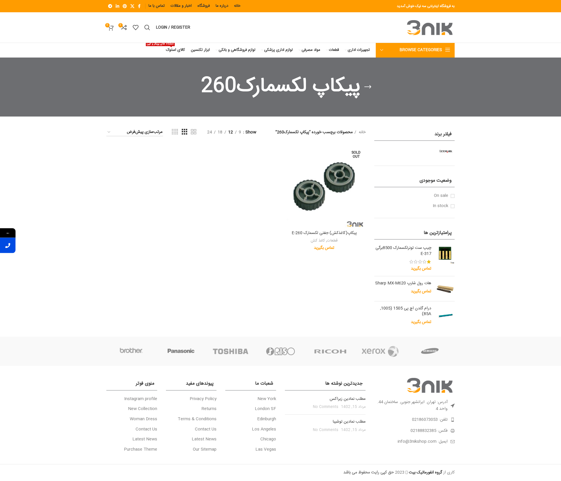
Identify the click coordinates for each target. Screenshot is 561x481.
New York (266, 399)
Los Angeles (264, 430)
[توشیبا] (231, 351)
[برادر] (131, 351)
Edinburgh (266, 419)
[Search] (147, 27)
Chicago (268, 439)
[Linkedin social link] (117, 6)
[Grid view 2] (193, 132)
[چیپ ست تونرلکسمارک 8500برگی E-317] (445, 258)
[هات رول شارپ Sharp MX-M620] (445, 288)
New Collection (142, 409)
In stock (440, 206)
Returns (209, 409)
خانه (362, 132)
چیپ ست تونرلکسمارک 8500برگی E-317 (403, 251)
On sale (441, 196)
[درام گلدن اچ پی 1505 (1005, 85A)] (445, 315)
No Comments (325, 407)
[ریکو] (330, 351)
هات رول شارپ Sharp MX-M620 (403, 283)
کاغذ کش (318, 241)
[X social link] (132, 6)
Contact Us (206, 430)
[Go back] (368, 87)
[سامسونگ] (430, 351)
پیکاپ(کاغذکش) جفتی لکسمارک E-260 (324, 233)
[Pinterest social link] (125, 6)
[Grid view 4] (175, 132)
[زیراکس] (380, 351)
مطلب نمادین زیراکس (348, 398)
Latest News (204, 439)
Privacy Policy (203, 399)
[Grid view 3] (184, 132)
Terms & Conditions (197, 419)
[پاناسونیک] (181, 351)
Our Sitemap (205, 450)
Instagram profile (140, 399)
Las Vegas (265, 450)
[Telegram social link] (110, 6)
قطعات (332, 241)
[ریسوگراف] (280, 351)
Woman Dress (143, 419)
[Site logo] (431, 27)
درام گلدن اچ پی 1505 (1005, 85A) (405, 311)
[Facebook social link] (139, 6)
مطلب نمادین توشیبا (349, 421)
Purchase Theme (140, 450)
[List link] (414, 419)
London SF (265, 409)
